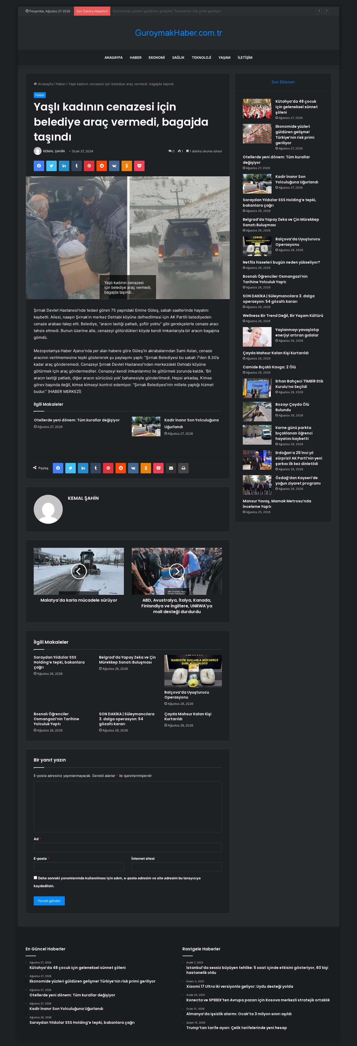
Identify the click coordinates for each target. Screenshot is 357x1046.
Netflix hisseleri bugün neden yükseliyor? (281, 262)
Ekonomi (157, 57)
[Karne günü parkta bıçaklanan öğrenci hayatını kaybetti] (257, 435)
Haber (135, 57)
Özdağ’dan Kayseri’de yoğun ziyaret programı (298, 480)
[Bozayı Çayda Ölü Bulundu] (257, 411)
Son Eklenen (283, 81)
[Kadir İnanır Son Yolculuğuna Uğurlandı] (146, 426)
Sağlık (178, 57)
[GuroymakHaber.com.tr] (178, 32)
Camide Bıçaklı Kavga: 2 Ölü (269, 367)
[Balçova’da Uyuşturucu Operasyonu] (193, 671)
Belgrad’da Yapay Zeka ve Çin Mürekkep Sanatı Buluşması (127, 660)
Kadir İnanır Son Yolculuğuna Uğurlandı (296, 179)
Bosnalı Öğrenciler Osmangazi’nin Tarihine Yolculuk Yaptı (56, 719)
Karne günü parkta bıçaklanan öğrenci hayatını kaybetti (294, 433)
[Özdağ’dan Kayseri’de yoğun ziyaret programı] (257, 485)
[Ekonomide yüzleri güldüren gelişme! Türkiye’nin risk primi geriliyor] (257, 133)
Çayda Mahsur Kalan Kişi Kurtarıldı (187, 716)
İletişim (245, 57)
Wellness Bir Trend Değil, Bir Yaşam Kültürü (283, 315)
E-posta (41, 858)
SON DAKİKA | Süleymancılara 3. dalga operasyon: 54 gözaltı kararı (126, 719)
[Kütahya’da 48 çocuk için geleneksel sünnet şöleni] (257, 108)
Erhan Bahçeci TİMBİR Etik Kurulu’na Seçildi (299, 384)
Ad (37, 839)
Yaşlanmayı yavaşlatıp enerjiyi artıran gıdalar (297, 332)
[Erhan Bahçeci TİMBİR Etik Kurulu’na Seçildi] (257, 388)
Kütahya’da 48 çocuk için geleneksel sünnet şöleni (296, 107)
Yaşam (224, 57)
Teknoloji (201, 57)
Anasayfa (114, 57)
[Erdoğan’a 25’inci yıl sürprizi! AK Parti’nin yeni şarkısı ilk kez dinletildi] (257, 460)
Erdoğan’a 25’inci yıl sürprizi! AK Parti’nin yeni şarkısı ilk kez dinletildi (298, 458)
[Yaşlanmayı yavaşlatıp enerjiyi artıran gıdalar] (257, 337)
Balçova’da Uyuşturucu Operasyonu (186, 695)
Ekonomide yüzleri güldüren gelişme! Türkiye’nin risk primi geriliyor (294, 135)
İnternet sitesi (143, 858)
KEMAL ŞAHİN (54, 151)
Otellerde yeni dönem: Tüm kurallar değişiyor (149, 11)
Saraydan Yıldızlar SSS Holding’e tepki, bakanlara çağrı (59, 662)
